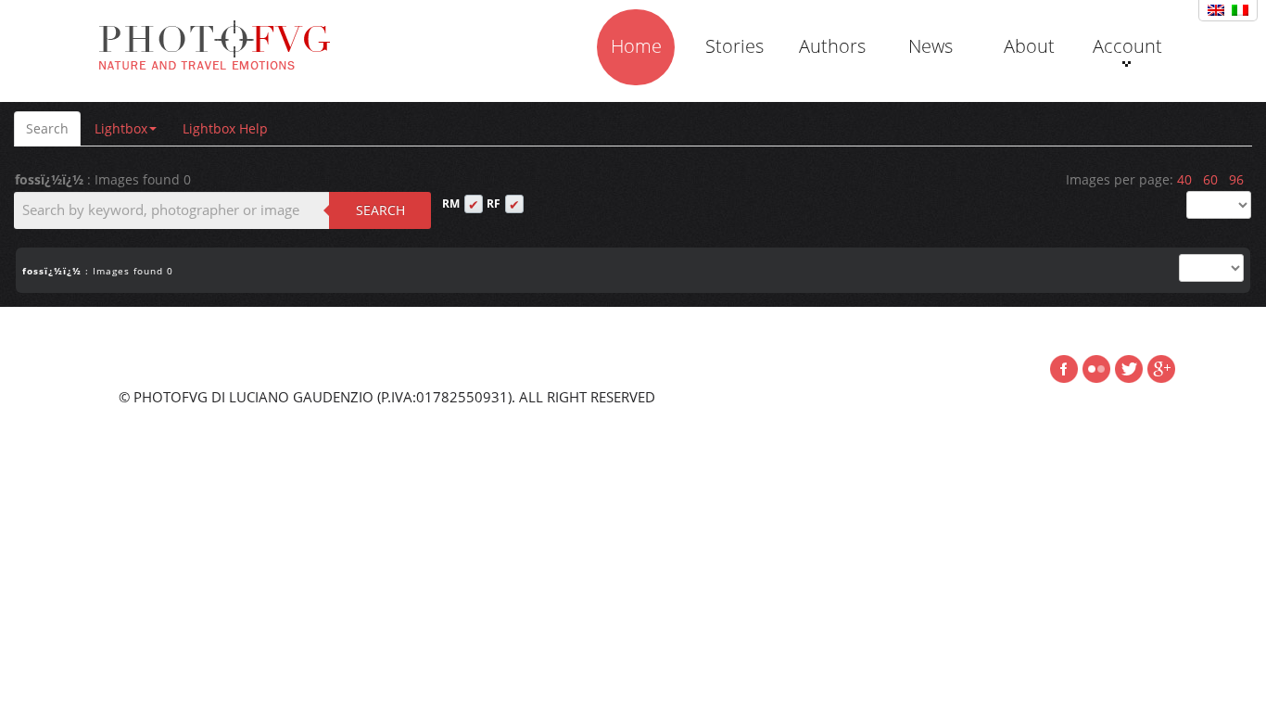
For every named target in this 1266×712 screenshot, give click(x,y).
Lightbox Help (225, 128)
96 (1236, 179)
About (1029, 45)
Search (47, 128)
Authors (832, 45)
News (930, 45)
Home (636, 45)
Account (1127, 45)
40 (1184, 179)
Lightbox (121, 128)
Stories (734, 45)
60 (1210, 179)
